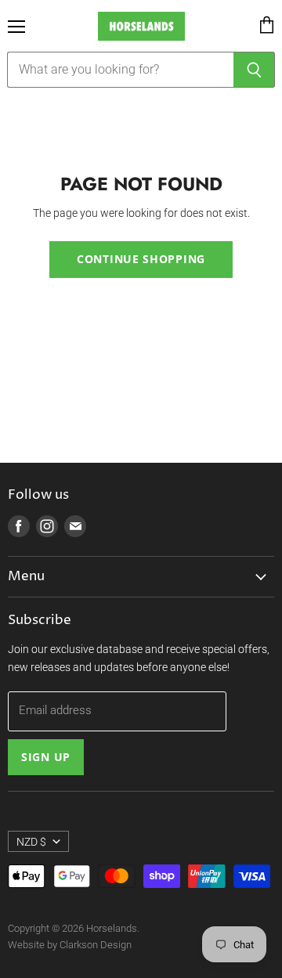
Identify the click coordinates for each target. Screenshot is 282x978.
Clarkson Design (96, 945)
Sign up (45, 756)
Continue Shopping (141, 258)
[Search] (254, 70)
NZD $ (31, 841)
